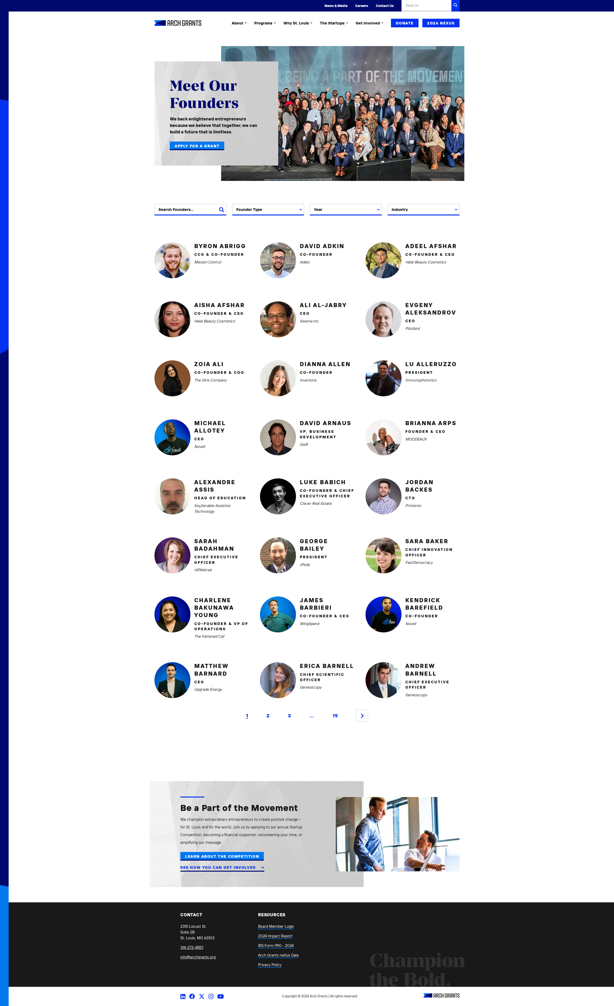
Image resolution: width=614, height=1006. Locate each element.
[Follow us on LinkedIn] (182, 996)
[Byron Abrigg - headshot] (172, 260)
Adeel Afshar (431, 246)
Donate (405, 23)
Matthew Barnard (211, 669)
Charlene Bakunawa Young (214, 607)
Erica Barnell (327, 665)
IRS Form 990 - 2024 (276, 945)
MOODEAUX (415, 439)
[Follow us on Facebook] (192, 996)
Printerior (413, 505)
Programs (263, 23)
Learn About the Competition (222, 856)
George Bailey (314, 544)
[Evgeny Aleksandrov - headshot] (383, 319)
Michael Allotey (210, 426)
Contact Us (385, 6)
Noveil (199, 446)
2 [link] (267, 716)
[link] (362, 716)
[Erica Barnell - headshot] (278, 680)
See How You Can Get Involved (218, 867)
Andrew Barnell (421, 669)
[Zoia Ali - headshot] (172, 378)
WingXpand (309, 623)
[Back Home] (177, 23)
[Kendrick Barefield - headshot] (383, 614)
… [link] (311, 716)
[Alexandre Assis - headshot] (172, 496)
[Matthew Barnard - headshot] (172, 680)
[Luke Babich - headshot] (278, 496)
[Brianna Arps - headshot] (383, 437)
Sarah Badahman (214, 544)
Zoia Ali (209, 364)
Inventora (308, 380)
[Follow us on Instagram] (210, 996)
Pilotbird (412, 328)
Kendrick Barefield (424, 603)
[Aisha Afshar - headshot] (172, 319)
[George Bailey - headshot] (278, 555)
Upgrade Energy (208, 689)
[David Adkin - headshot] (278, 260)
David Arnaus (325, 423)
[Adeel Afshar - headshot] (383, 260)
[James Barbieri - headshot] (278, 614)
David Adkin (322, 246)
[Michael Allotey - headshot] (172, 437)
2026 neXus (441, 23)
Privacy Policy (270, 964)
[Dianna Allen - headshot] (278, 378)
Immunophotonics (421, 380)
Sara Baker (427, 541)
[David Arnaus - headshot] (278, 437)
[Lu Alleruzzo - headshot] (383, 378)
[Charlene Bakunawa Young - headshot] (172, 614)
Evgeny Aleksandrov (430, 308)
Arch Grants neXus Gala (278, 955)
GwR (304, 444)
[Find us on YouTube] (220, 996)
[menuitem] (239, 23)
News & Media (336, 6)
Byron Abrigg (220, 246)
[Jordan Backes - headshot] (383, 496)
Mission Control (207, 262)
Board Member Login (276, 926)
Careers (361, 6)
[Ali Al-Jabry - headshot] (278, 319)
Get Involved (368, 23)
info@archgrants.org (198, 957)
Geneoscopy (310, 687)
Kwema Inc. (309, 321)
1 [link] (247, 716)
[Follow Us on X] (202, 996)
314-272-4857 (191, 947)
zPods (305, 564)
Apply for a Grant (197, 145)
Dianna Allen (325, 364)
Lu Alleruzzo (431, 364)
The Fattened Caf (209, 636)
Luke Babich (323, 482)
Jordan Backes (419, 485)
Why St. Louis (296, 23)
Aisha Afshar (219, 305)
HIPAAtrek (203, 569)
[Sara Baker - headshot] (383, 555)
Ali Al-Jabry (323, 305)
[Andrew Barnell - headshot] (383, 680)
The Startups (332, 23)
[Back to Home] (442, 996)
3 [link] (289, 716)
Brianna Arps (430, 423)
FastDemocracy (419, 562)
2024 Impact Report (275, 936)
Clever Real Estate (315, 503)
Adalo (304, 262)
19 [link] (335, 716)
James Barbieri (316, 603)
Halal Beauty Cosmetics (425, 262)
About (237, 23)
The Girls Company (210, 380)
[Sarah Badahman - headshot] (172, 555)
